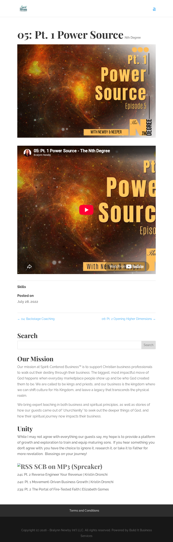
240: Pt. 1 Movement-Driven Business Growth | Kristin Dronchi (65, 482)
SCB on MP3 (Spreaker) (68, 466)
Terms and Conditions (84, 510)
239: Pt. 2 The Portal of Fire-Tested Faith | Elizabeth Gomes (63, 489)
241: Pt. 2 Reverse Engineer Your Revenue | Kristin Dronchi (62, 475)
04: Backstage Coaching (36, 319)
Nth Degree (133, 37)
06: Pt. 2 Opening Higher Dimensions (129, 319)
